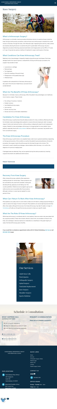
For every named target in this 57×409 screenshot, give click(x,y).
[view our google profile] (31, 374)
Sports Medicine (24, 296)
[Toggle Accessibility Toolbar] (3, 400)
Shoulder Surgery (25, 293)
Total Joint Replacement (27, 286)
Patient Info (32, 362)
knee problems (22, 128)
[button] (8, 334)
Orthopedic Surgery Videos (36, 358)
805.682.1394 (6, 232)
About (31, 355)
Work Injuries (24, 277)
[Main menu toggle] (55, 3)
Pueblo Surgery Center (35, 366)
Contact (32, 364)
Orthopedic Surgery (26, 280)
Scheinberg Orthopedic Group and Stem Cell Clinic (11, 2)
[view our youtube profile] (34, 374)
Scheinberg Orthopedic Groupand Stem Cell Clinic (14, 352)
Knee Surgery (24, 290)
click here (47, 230)
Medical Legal (33, 360)
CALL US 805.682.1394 (9, 334)
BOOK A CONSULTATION (9, 338)
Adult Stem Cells (25, 274)
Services (32, 357)
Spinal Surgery (24, 283)
